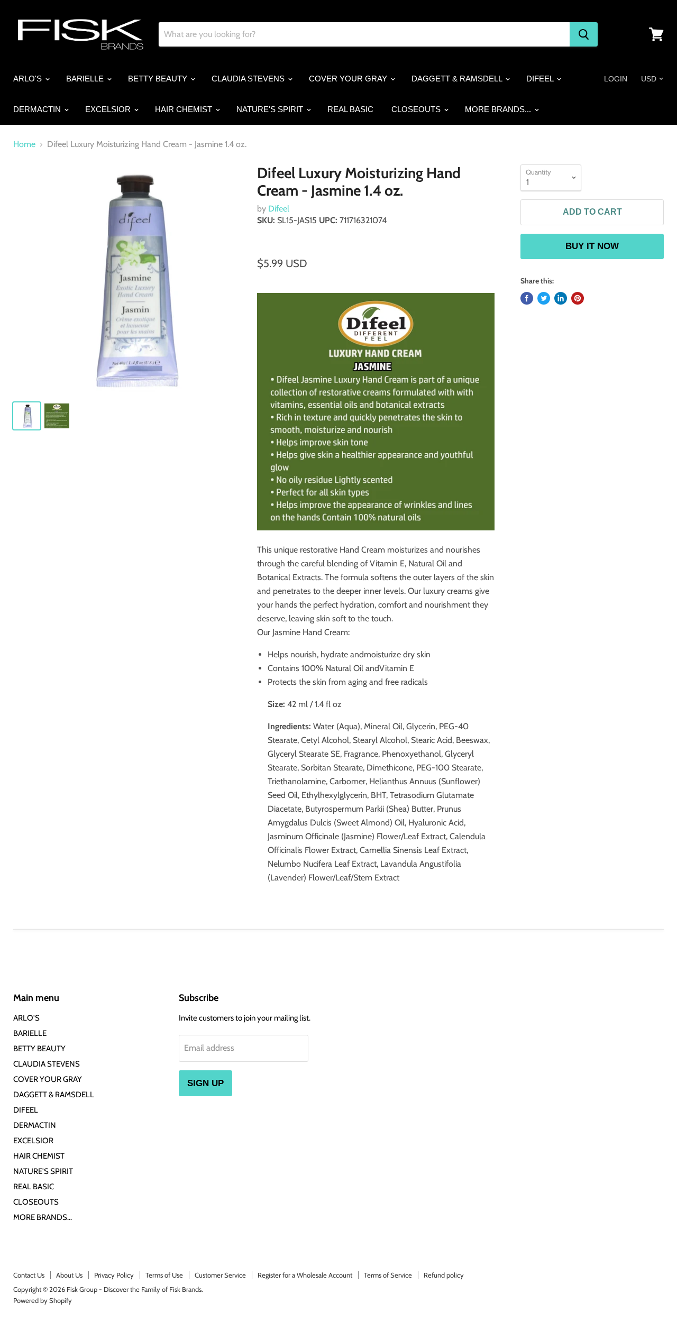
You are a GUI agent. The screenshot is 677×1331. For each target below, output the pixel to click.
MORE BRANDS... (499, 109)
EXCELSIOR (109, 109)
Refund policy (444, 1275)
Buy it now (592, 246)
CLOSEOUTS (417, 109)
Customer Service (220, 1275)
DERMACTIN (38, 109)
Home (24, 144)
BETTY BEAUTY (158, 78)
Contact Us (28, 1275)
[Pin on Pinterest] (577, 298)
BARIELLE (86, 78)
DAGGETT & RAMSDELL (457, 78)
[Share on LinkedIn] (560, 298)
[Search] (584, 34)
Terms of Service (388, 1275)
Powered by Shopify (42, 1300)
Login (615, 79)
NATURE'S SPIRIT (270, 109)
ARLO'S (28, 78)
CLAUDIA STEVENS (249, 78)
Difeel (278, 209)
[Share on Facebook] (526, 298)
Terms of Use (164, 1275)
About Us (69, 1275)
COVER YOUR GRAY (349, 78)
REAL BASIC (350, 109)
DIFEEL (540, 78)
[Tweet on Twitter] (543, 298)
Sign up (205, 1083)
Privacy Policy (114, 1275)
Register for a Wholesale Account (305, 1275)
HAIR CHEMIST (184, 109)
